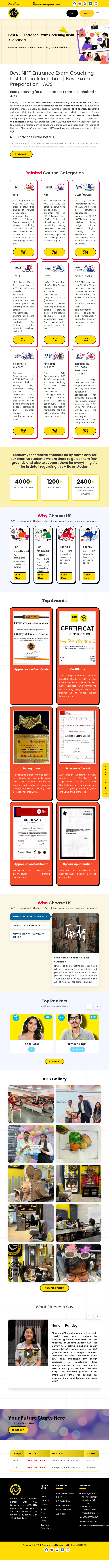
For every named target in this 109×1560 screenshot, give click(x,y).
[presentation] (89, 1006)
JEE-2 (16, 276)
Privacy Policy (44, 1519)
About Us (45, 1500)
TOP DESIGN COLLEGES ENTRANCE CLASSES (82, 368)
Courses (45, 1504)
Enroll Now (18, 1430)
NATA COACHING (64, 1509)
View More (54, 1061)
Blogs (43, 1509)
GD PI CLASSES (83, 276)
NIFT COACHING (63, 1505)
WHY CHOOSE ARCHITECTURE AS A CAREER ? (28, 935)
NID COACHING (63, 1501)
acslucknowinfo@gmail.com (46, 4)
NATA (47, 276)
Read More (21, 154)
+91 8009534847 (14, 4)
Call (72, 13)
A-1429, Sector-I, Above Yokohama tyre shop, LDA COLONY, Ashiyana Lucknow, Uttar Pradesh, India (90, 1503)
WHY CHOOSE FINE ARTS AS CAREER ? (29, 916)
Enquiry (87, 13)
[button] (31, 1104)
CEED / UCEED (83, 194)
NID (46, 194)
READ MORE (24, 252)
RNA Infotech (79, 1545)
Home (11, 47)
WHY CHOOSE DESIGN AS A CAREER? (29, 925)
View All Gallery (54, 1287)
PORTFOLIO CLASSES (19, 365)
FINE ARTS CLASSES (50, 365)
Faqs (43, 1513)
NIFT (15, 194)
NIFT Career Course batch (65, 1495)
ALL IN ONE (61, 1514)
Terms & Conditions (46, 1527)
